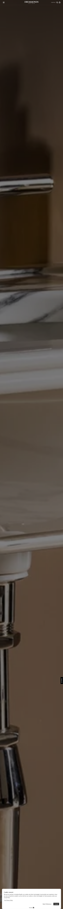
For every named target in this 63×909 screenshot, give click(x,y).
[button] (4, 2)
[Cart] (60, 2)
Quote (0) (61, 680)
